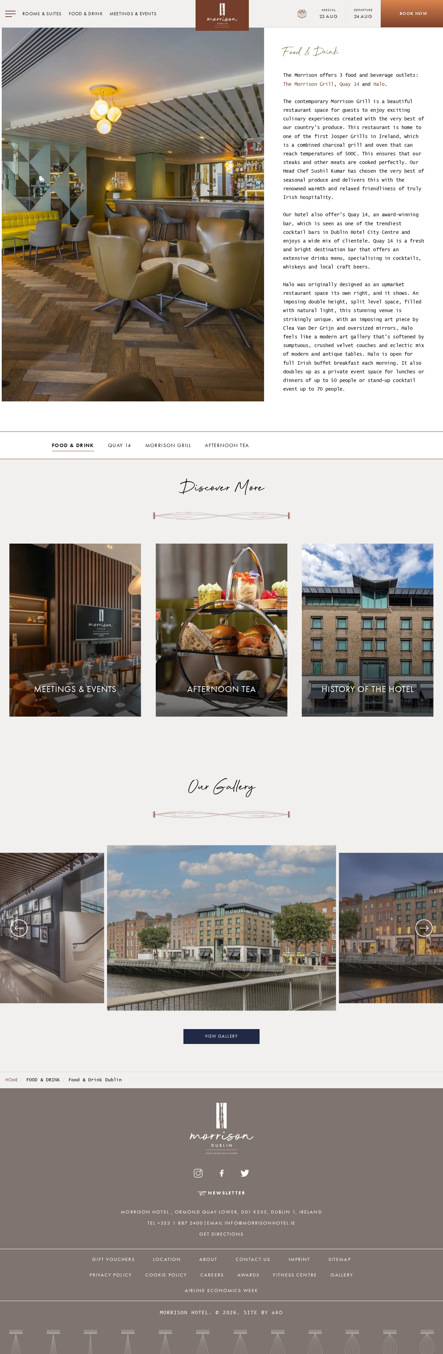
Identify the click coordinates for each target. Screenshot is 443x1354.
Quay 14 (349, 84)
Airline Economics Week (221, 1290)
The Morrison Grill (308, 84)
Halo (379, 84)
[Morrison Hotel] (222, 15)
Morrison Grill (168, 445)
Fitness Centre (295, 1275)
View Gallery (221, 1036)
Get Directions (221, 1234)
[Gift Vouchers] (302, 14)
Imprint (299, 1259)
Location (167, 1259)
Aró (277, 1312)
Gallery (342, 1275)
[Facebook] (221, 1173)
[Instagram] (198, 1173)
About (208, 1259)
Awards (248, 1275)
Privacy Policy (111, 1275)
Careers (212, 1275)
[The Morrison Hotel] (221, 928)
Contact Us (253, 1259)
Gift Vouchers (113, 1259)
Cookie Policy (166, 1275)
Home (11, 1080)
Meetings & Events (133, 14)
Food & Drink (86, 14)
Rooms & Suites (42, 14)
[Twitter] (245, 1173)
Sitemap (339, 1259)
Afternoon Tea (227, 445)
